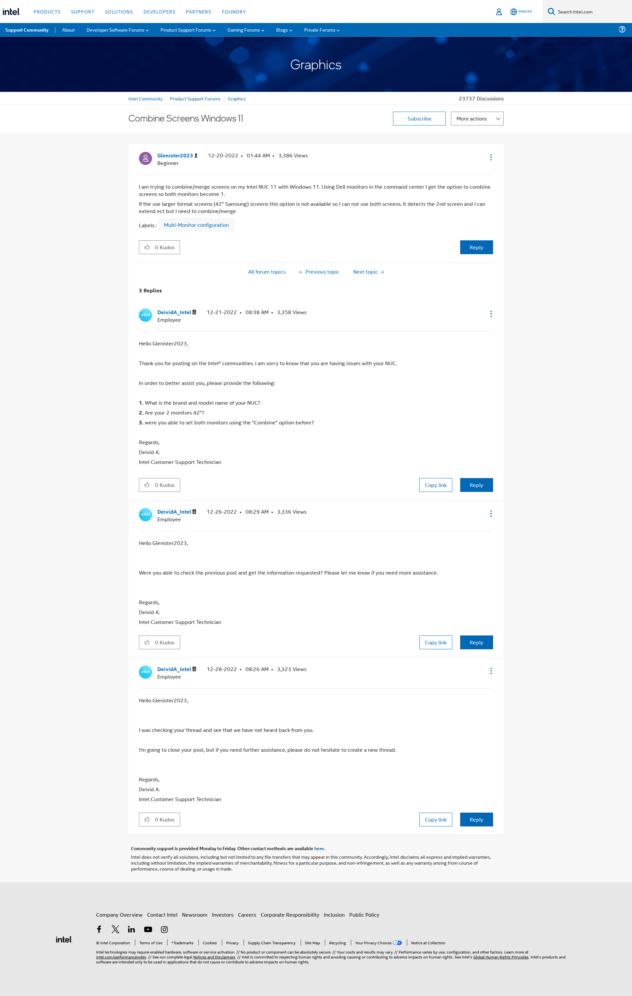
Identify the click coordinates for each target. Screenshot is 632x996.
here (319, 848)
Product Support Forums (195, 98)
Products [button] (47, 11)
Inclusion (334, 914)
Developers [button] (159, 11)
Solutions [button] (119, 11)
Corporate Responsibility (290, 914)
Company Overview (119, 914)
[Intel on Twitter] (115, 930)
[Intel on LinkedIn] (131, 930)
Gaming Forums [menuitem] (243, 29)
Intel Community (145, 98)
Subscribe (420, 118)
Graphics (237, 98)
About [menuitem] (68, 29)
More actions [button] (472, 118)
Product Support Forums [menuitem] (186, 29)
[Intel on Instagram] (164, 930)
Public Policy (364, 914)
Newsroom (194, 914)
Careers (247, 914)
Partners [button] (198, 11)
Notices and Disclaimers (214, 957)
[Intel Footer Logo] (64, 938)
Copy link (436, 485)
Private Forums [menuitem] (319, 29)
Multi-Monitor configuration (196, 225)
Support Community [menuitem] (26, 29)
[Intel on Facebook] (99, 930)
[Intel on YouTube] (148, 930)
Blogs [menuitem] (282, 29)
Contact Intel (162, 914)
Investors (222, 914)
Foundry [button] (234, 11)
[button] (490, 157)
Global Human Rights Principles (501, 957)
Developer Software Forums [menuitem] (116, 29)
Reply (476, 247)
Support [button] (82, 11)
